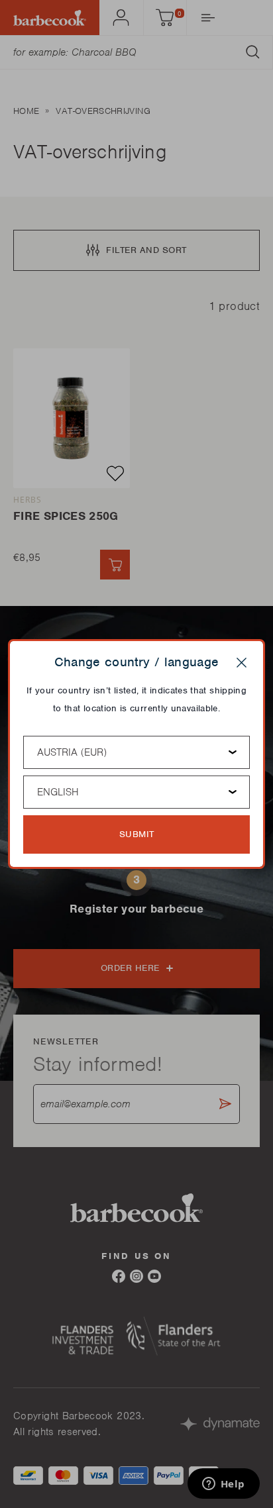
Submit (136, 834)
